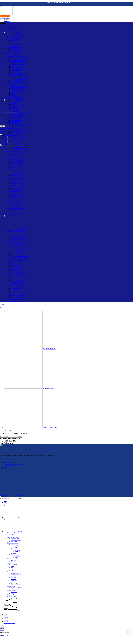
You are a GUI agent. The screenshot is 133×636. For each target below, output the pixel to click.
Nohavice (13, 30)
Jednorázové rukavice (12, 543)
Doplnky (13, 23)
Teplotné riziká (11, 586)
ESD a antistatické (15, 584)
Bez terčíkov (14, 592)
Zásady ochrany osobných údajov (13, 464)
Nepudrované (22, 86)
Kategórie (3, 27)
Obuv (6, 430)
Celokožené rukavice (12, 532)
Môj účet (6, 467)
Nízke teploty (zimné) (16, 587)
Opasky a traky (15, 24)
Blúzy (16, 30)
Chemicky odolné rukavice (14, 537)
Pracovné (13, 534)
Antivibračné (14, 582)
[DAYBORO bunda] (23, 388)
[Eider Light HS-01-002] (23, 349)
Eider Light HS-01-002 (49, 349)
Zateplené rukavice (12, 595)
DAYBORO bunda (48, 388)
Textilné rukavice (11, 590)
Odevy (6, 21)
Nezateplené (18, 43)
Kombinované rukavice (14, 82)
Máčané (9, 563)
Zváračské (13, 535)
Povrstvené (13, 577)
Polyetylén (13, 553)
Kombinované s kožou (20, 108)
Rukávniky (13, 579)
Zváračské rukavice (12, 596)
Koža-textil (14, 84)
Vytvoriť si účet (4, 635)
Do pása (20, 34)
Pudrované (17, 547)
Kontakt (6, 469)
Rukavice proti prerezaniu (18, 104)
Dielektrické (14, 583)
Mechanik (13, 561)
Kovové (13, 576)
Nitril (12, 548)
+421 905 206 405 (8, 441)
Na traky (20, 37)
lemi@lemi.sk (6, 443)
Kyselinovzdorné (19, 66)
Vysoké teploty (14, 589)
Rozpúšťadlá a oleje (16, 540)
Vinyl (12, 77)
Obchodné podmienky (10, 462)
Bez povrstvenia (19, 106)
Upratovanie (14, 63)
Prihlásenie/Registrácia (9, 623)
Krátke (20, 36)
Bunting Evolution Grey (50, 427)
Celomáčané (14, 564)
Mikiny (9, 26)
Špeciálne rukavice (12, 580)
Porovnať (6, 621)
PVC (12, 570)
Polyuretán (17, 101)
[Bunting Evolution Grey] (23, 427)
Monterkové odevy (16, 28)
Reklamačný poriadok (10, 465)
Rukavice (6, 53)
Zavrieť (2, 304)
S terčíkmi (13, 593)
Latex (12, 544)
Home (2, 430)
